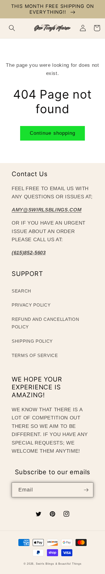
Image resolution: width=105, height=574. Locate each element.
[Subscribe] (86, 490)
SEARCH (21, 290)
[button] (12, 28)
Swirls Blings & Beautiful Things (59, 563)
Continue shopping (53, 133)
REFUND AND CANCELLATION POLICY (45, 323)
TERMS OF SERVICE (35, 355)
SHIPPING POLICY (32, 341)
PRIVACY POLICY (31, 304)
